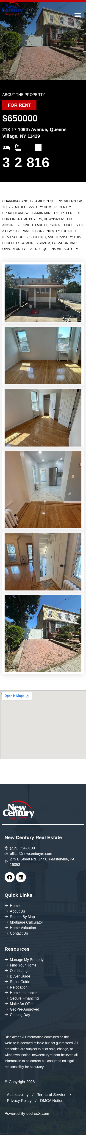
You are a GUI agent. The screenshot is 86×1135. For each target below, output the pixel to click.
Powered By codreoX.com (27, 1113)
